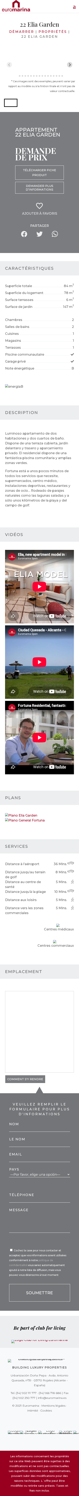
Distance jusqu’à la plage (25, 892)
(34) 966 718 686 (50, 1393)
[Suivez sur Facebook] (25, 1419)
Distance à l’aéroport (22, 864)
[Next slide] (70, 65)
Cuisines (12, 334)
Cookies (46, 1410)
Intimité (32, 1410)
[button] (10, 103)
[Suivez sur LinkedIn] (54, 1419)
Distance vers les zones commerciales (24, 910)
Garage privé (15, 361)
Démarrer (21, 32)
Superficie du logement (24, 293)
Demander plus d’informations (39, 187)
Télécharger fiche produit (39, 172)
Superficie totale (18, 286)
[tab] (17, 76)
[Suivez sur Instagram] (37, 1419)
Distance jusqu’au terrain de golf (25, 874)
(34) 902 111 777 (26, 1393)
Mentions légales (53, 1405)
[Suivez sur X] (31, 1419)
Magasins (13, 341)
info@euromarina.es (52, 1398)
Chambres (13, 320)
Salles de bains (17, 327)
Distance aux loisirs (21, 900)
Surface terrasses (19, 300)
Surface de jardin (18, 307)
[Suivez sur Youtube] (48, 1419)
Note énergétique (19, 368)
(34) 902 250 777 (24, 1398)
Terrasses (13, 348)
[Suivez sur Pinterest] (42, 1419)
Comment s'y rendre (25, 1079)
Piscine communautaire (24, 354)
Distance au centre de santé (23, 884)
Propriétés (52, 32)
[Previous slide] (9, 65)
